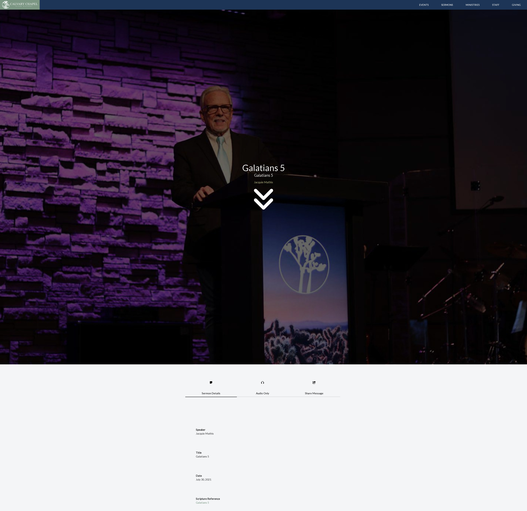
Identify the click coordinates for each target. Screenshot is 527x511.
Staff (495, 4)
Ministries (473, 4)
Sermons (447, 4)
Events (424, 4)
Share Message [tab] (314, 393)
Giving (516, 4)
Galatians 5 (202, 502)
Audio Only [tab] (262, 393)
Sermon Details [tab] (211, 393)
